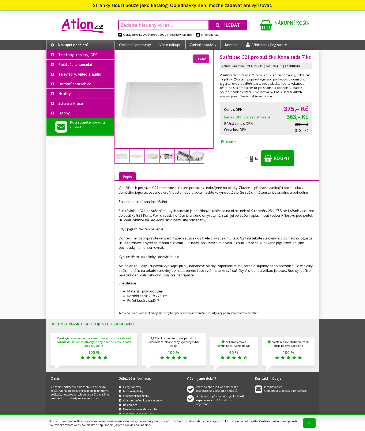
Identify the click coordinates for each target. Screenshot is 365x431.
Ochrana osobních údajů (139, 414)
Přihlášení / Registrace (269, 44)
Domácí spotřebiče (74, 83)
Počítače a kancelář (75, 64)
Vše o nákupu (170, 44)
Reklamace (130, 405)
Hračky (64, 93)
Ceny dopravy (132, 387)
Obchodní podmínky (135, 44)
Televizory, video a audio (79, 74)
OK (309, 423)
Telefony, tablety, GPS (77, 54)
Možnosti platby (133, 391)
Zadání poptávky (203, 44)
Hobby (64, 113)
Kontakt (231, 44)
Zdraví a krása (70, 103)
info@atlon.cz (210, 35)
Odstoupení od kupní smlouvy (142, 400)
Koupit (281, 158)
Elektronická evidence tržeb (140, 409)
